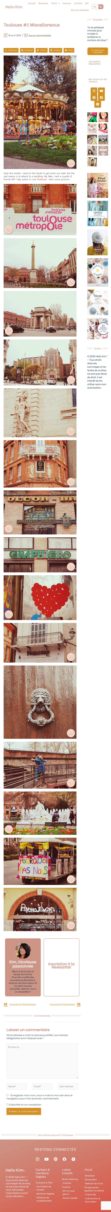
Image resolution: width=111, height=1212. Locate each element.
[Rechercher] (100, 7)
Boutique (43, 3)
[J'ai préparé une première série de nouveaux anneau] (92, 128)
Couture (67, 3)
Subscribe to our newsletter (24, 1104)
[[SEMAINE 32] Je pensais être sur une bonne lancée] (92, 139)
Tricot (54, 3)
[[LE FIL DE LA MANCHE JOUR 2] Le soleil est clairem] (103, 139)
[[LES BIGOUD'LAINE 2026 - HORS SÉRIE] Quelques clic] (92, 162)
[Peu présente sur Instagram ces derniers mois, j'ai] (103, 128)
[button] (11, 50)
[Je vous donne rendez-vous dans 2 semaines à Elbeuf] (103, 151)
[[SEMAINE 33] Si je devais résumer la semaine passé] (92, 117)
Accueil (32, 3)
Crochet (78, 3)
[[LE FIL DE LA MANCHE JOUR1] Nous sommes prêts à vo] (92, 151)
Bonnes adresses (80, 10)
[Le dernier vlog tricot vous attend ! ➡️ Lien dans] (103, 117)
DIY (87, 3)
